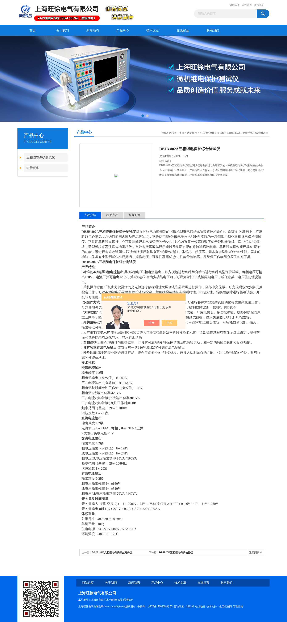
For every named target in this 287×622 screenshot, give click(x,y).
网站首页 (88, 582)
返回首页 (235, 5)
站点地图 (200, 606)
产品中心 (122, 30)
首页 (32, 30)
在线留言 (247, 5)
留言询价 (134, 215)
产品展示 (192, 132)
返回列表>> (255, 552)
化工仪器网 (225, 606)
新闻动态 (92, 30)
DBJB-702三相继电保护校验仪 (176, 552)
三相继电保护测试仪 (40, 157)
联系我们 (259, 5)
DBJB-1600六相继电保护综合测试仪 (112, 552)
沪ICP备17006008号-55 (159, 606)
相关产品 (112, 215)
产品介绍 (90, 215)
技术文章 (152, 30)
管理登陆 (238, 606)
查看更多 (32, 168)
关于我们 (62, 30)
